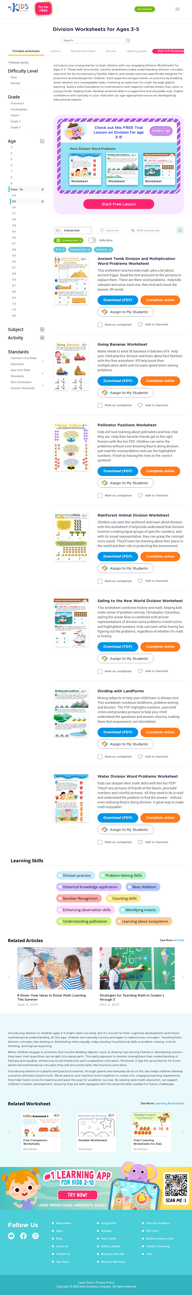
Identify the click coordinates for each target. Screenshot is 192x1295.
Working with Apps (113, 1261)
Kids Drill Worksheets (172, 51)
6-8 (14, 291)
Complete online (160, 300)
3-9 (14, 225)
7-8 (14, 303)
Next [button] (182, 977)
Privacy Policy (105, 1282)
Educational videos (83, 51)
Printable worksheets (26, 51)
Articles (179, 940)
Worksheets (63, 1223)
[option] (54, 977)
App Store (62, 1261)
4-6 (14, 237)
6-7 (14, 285)
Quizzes (111, 51)
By (58, 230)
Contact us (63, 1254)
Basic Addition (144, 886)
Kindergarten (19, 109)
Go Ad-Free (145, 9)
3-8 (14, 219)
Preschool (17, 103)
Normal (15, 83)
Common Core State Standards (24, 361)
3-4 (14, 195)
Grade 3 (15, 127)
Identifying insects (140, 909)
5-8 (14, 273)
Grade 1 (15, 115)
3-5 (14, 201)
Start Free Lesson (119, 204)
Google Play (109, 1223)
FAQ (149, 1254)
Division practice (77, 875)
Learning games (136, 51)
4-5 (14, 231)
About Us (62, 1246)
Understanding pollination (85, 921)
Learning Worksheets (169, 1103)
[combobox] (76, 230)
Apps (59, 1231)
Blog (59, 1238)
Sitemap (106, 1231)
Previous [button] (10, 977)
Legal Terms (86, 1282)
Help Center (108, 1238)
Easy (14, 77)
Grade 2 (15, 121)
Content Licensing (158, 1246)
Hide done (105, 240)
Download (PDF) (117, 300)
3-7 (14, 213)
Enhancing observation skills (87, 909)
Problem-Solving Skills (124, 875)
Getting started (110, 1246)
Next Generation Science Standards (23, 385)
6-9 (14, 297)
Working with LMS (112, 1254)
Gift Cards (152, 1231)
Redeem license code (160, 1238)
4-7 (14, 243)
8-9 (14, 315)
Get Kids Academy (158, 1223)
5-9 (14, 279)
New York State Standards (20, 373)
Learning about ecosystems (145, 921)
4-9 (14, 255)
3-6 (14, 207)
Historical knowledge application (90, 886)
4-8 (14, 249)
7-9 (14, 309)
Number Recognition (80, 898)
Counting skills (124, 898)
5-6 (14, 261)
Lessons (55, 51)
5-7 (14, 267)
